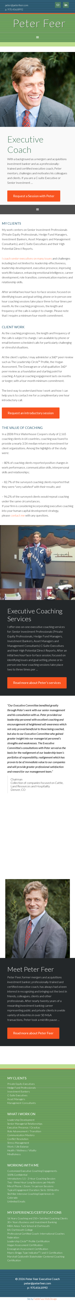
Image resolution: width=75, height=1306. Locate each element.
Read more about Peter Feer (33, 1033)
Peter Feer (39, 23)
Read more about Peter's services (37, 683)
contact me (18, 515)
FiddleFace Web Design (45, 1298)
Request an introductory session (31, 413)
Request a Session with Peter (33, 196)
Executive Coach (25, 144)
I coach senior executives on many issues (27, 258)
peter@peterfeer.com (16, 5)
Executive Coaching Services (34, 615)
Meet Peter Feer (30, 969)
